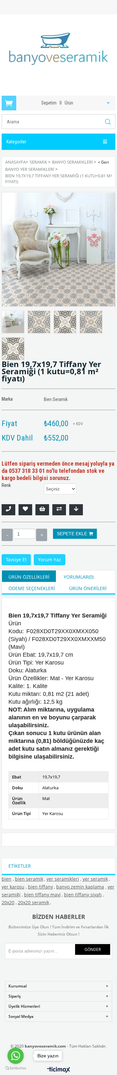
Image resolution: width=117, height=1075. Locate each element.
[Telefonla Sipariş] (8, 509)
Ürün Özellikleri (28, 577)
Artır (41, 535)
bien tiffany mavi (42, 894)
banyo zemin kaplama (80, 887)
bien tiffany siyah (83, 894)
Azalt (7, 535)
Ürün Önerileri (88, 588)
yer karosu (13, 887)
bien (6, 879)
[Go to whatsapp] (15, 1056)
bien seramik (29, 879)
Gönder (92, 949)
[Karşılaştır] (59, 509)
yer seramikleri (62, 879)
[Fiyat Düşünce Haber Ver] (76, 509)
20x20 (8, 902)
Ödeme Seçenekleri (31, 588)
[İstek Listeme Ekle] (42, 509)
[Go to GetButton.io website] (15, 1068)
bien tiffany (40, 887)
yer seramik (95, 879)
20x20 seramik (33, 902)
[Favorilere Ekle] (25, 509)
